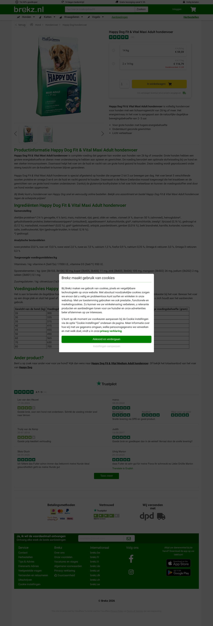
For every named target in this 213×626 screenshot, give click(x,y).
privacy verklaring (111, 331)
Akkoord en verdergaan (106, 339)
